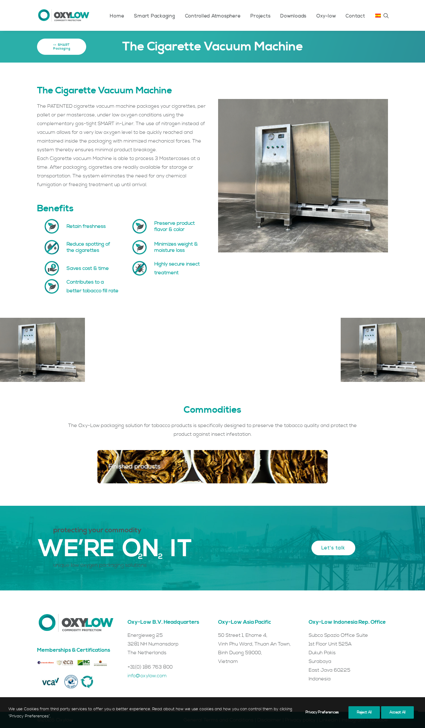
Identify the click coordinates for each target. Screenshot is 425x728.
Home (117, 16)
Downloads (293, 16)
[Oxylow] (63, 15)
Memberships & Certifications (73, 650)
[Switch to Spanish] (376, 15)
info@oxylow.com (147, 676)
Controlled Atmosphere (213, 16)
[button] (386, 15)
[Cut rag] (207, 466)
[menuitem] (116, 16)
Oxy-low (326, 16)
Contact (355, 16)
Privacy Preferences (322, 712)
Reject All (364, 712)
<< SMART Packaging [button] (62, 46)
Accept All (397, 712)
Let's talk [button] (333, 548)
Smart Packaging (154, 16)
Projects (260, 16)
